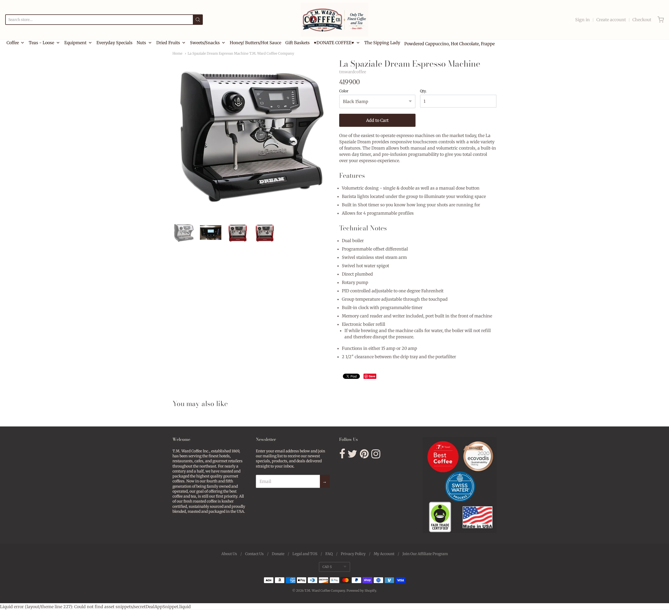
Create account (611, 19)
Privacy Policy (353, 553)
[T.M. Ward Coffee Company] (334, 20)
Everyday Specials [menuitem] (114, 42)
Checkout (641, 19)
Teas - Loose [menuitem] (41, 42)
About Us (229, 553)
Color (343, 91)
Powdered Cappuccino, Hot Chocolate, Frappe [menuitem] (449, 43)
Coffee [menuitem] (13, 42)
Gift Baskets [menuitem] (297, 42)
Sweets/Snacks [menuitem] (205, 42)
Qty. (423, 91)
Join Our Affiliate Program (425, 553)
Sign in (582, 19)
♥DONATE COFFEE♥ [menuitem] (334, 42)
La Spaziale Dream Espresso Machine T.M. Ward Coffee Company (241, 53)
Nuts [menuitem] (141, 42)
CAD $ (327, 567)
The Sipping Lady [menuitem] (382, 42)
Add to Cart (377, 120)
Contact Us (254, 553)
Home (177, 53)
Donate (278, 553)
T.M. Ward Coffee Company (324, 590)
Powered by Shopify (361, 590)
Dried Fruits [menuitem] (168, 42)
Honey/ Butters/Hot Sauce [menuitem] (255, 42)
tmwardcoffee (352, 71)
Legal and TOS (304, 553)
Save (372, 376)
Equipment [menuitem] (75, 42)
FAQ (329, 553)
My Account (384, 553)
